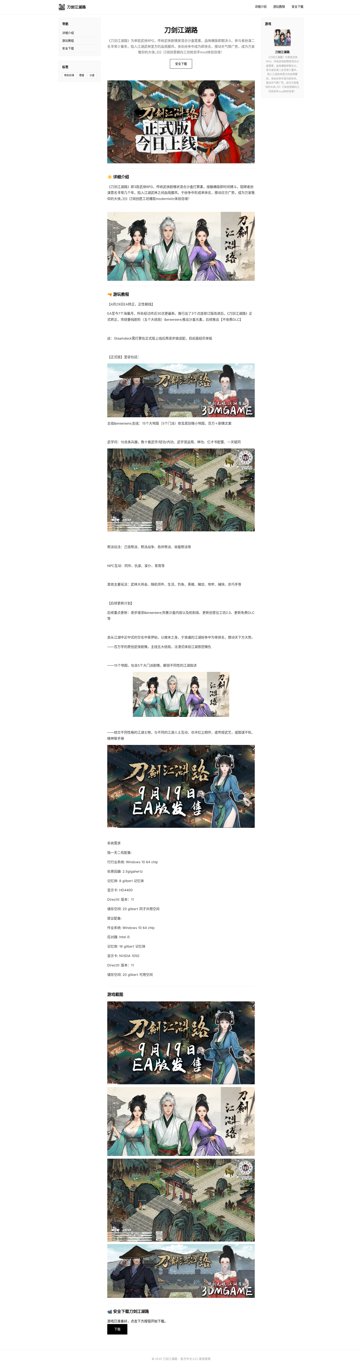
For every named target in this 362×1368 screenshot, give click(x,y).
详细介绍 (260, 6)
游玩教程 (279, 6)
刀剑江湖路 (76, 7)
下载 (117, 1329)
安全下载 (297, 6)
